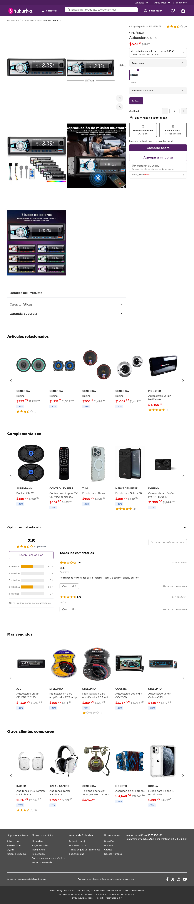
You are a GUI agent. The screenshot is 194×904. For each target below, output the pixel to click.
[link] (31, 378)
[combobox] (168, 542)
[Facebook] (167, 879)
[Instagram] (178, 879)
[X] (173, 879)
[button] (174, 26)
